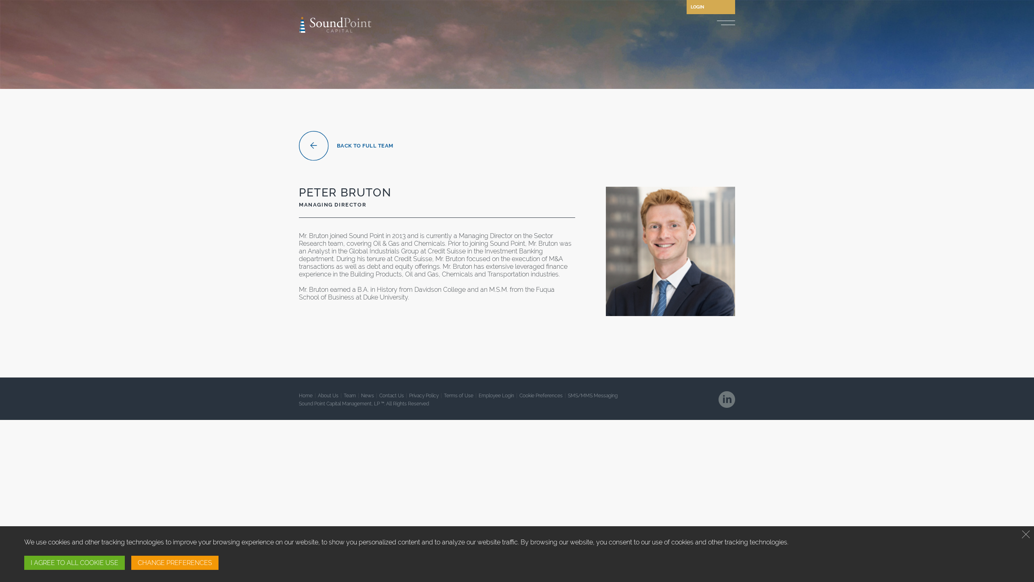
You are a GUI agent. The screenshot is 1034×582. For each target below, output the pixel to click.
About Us (328, 396)
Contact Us (391, 396)
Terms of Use (458, 396)
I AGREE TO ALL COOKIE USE (74, 563)
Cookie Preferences (541, 396)
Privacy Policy (424, 396)
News (367, 396)
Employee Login (496, 396)
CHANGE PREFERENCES (175, 563)
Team (350, 396)
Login (697, 7)
